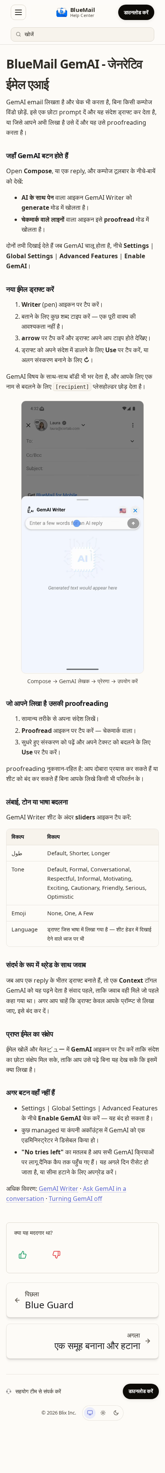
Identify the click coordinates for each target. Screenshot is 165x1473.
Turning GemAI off (75, 1198)
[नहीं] (56, 1254)
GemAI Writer (58, 1188)
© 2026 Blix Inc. (58, 1412)
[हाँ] (22, 1254)
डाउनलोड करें (136, 12)
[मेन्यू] (18, 12)
